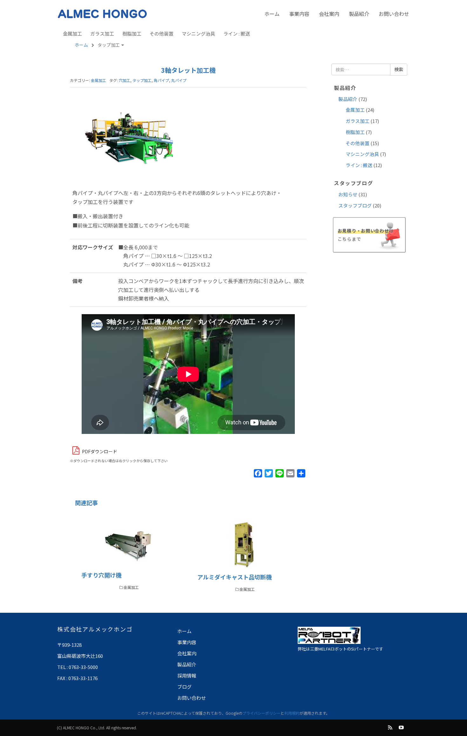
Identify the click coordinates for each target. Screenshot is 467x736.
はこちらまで (366, 234)
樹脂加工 (131, 33)
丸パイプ (178, 80)
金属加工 (72, 33)
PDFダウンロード (99, 451)
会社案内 (329, 13)
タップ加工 (142, 80)
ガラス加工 (102, 33)
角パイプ (161, 80)
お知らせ (347, 194)
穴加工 (124, 80)
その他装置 (161, 33)
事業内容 (299, 13)
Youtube (401, 727)
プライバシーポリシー (261, 713)
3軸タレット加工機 (188, 70)
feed (390, 727)
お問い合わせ (394, 13)
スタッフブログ (355, 205)
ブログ (184, 686)
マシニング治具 (198, 33)
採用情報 (186, 675)
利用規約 (292, 713)
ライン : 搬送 (236, 33)
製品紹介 (359, 13)
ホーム (272, 13)
